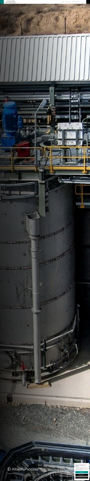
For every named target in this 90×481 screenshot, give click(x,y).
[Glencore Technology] (10, 2)
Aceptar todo (81, 472)
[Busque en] (88, 2)
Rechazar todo (81, 474)
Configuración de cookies (82, 477)
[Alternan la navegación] (2, 2)
